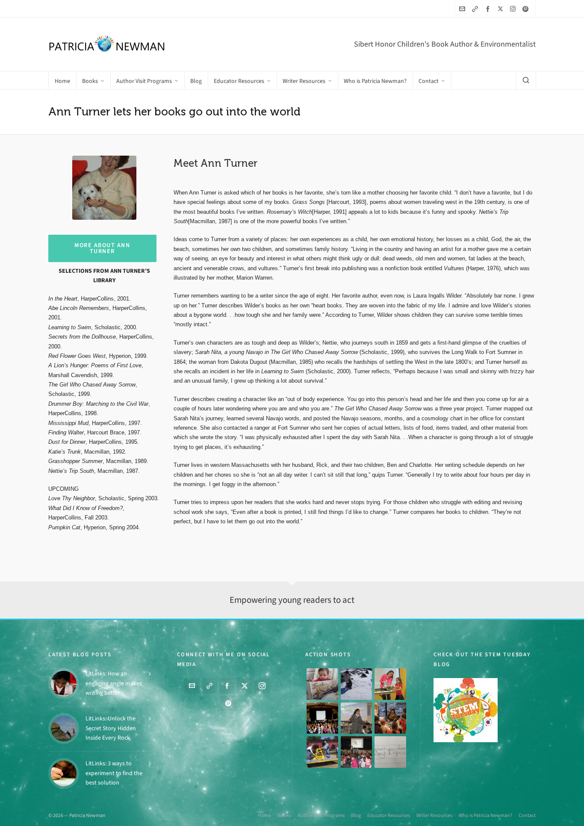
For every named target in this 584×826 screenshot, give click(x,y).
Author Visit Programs (321, 815)
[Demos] (390, 684)
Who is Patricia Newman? (485, 815)
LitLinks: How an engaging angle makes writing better (114, 683)
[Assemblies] (322, 718)
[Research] (322, 752)
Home (264, 815)
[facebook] (489, 9)
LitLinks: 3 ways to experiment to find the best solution (114, 773)
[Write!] (356, 684)
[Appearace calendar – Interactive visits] (356, 752)
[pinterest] (526, 9)
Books (284, 815)
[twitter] (502, 9)
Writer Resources (434, 815)
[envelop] (463, 9)
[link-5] (476, 9)
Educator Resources (388, 815)
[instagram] (514, 9)
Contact (527, 815)
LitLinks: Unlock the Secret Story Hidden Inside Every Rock (111, 728)
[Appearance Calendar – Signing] (390, 718)
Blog (356, 815)
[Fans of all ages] (322, 684)
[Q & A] (356, 718)
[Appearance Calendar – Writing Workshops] (390, 752)
